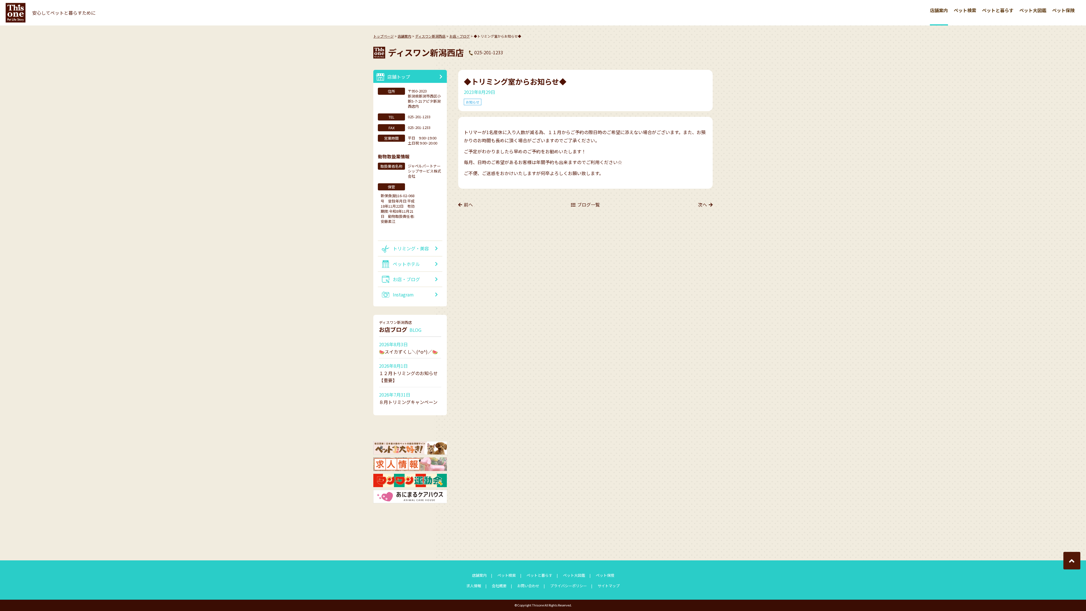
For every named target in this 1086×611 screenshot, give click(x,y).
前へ (468, 204)
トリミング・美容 (411, 248)
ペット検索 (965, 10)
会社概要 (499, 585)
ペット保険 (1063, 10)
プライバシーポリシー (568, 585)
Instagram (403, 294)
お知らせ (472, 102)
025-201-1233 (488, 52)
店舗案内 (939, 10)
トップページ (383, 36)
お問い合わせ (528, 585)
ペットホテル (406, 264)
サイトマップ (609, 585)
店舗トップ (398, 76)
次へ (702, 204)
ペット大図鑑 (1032, 10)
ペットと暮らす (998, 10)
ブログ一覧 (588, 204)
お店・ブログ (459, 36)
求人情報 (473, 585)
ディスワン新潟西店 (430, 36)
